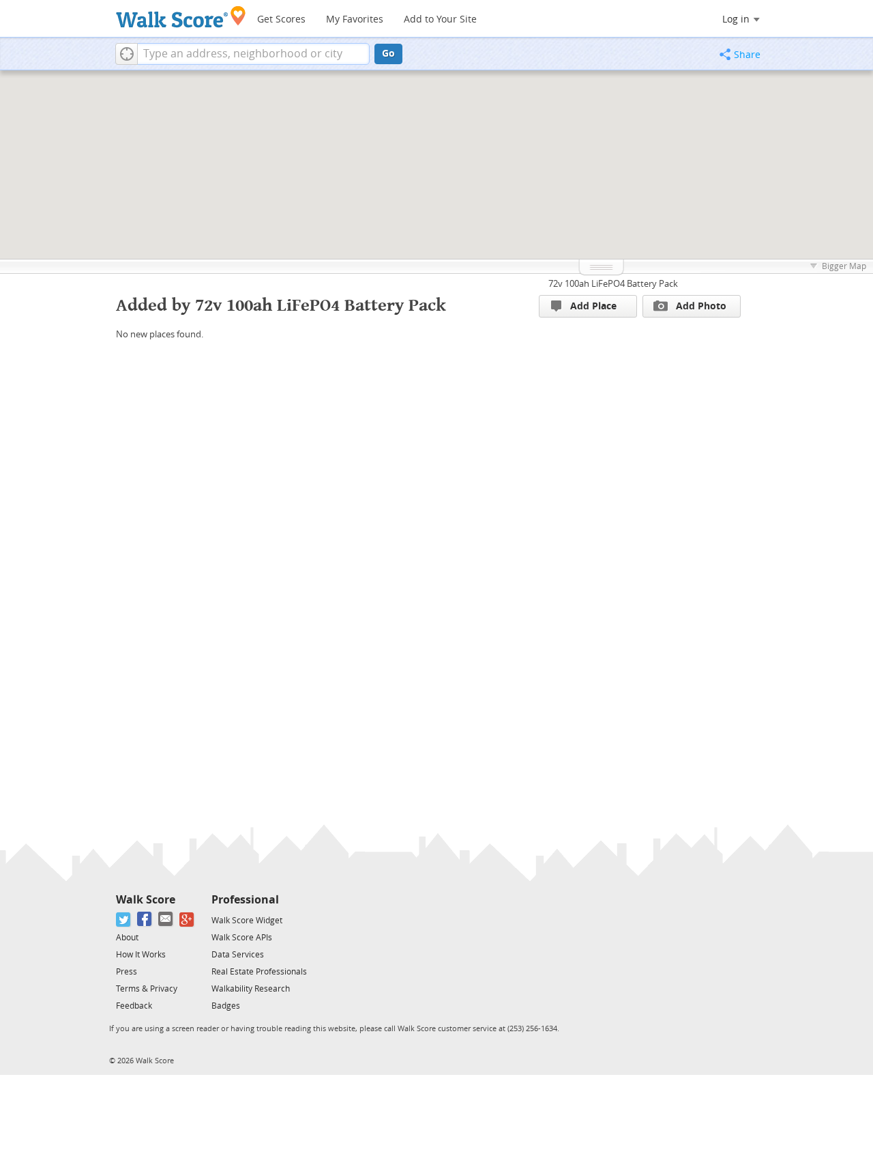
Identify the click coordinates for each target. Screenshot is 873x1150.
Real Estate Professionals (259, 972)
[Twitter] (124, 919)
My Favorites (354, 19)
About (127, 937)
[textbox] (253, 54)
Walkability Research (250, 989)
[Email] (166, 919)
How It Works (141, 954)
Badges (225, 1006)
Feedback (134, 1006)
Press (126, 972)
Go (388, 53)
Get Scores (281, 19)
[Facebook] (145, 919)
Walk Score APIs (241, 937)
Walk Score (145, 899)
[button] (126, 54)
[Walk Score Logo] (181, 16)
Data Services (237, 954)
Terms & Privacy (146, 989)
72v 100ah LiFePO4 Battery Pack (613, 284)
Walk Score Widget (246, 920)
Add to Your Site (440, 19)
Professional (245, 899)
